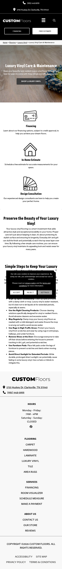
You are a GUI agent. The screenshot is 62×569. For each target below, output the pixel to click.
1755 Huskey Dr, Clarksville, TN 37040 (33, 9)
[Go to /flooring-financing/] (31, 122)
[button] (31, 81)
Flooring (12, 42)
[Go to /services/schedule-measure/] (31, 156)
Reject (30, 293)
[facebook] (31, 426)
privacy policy (30, 283)
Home (5, 42)
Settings (45, 293)
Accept (16, 293)
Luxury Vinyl (22, 42)
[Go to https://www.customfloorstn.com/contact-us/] (31, 190)
